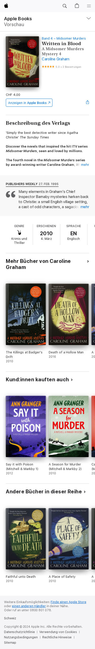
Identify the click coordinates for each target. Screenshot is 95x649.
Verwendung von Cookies (58, 632)
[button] (65, 6)
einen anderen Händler (29, 606)
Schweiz (10, 618)
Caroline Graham (55, 59)
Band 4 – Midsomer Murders (64, 38)
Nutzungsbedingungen (21, 637)
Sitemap (10, 642)
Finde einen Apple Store (68, 602)
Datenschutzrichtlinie (19, 632)
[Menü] (89, 6)
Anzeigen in (27, 103)
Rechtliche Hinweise (57, 637)
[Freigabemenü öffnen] (87, 102)
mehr (85, 165)
